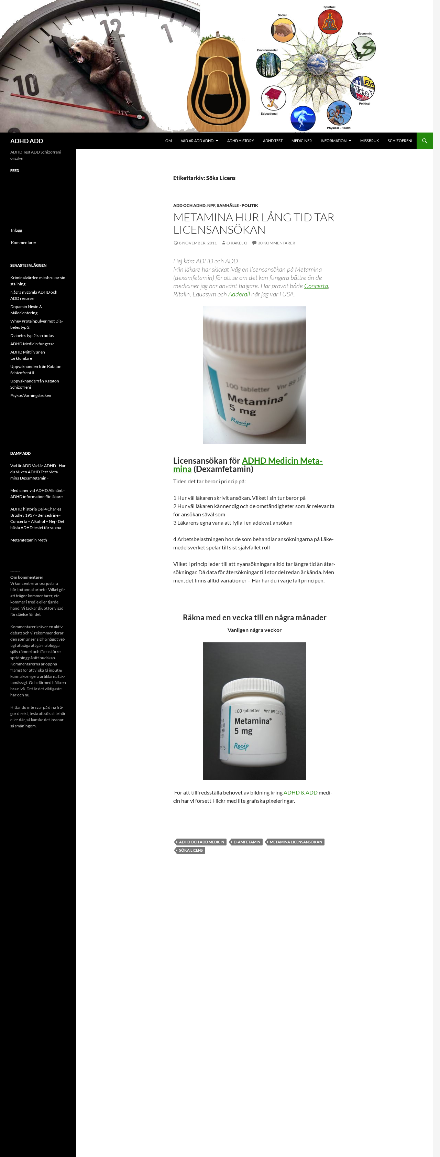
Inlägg (16, 230)
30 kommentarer (276, 242)
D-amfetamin (247, 842)
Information (333, 140)
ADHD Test (273, 140)
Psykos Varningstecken (30, 395)
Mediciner (302, 140)
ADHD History (240, 140)
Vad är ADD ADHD (197, 140)
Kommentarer (23, 242)
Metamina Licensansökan (296, 842)
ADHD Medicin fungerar (32, 343)
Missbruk (369, 140)
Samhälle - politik (237, 205)
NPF (211, 205)
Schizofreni (400, 140)
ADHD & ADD (301, 792)
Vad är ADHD (44, 465)
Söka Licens (191, 850)
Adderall (239, 294)
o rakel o (237, 242)
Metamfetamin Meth (28, 540)
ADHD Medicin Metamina (248, 464)
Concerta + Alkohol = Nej (32, 521)
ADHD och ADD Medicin (201, 842)
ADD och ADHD (189, 205)
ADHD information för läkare (36, 496)
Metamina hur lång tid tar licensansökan (253, 223)
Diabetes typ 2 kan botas (32, 335)
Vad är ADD (20, 465)
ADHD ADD (26, 141)
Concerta (316, 286)
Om (168, 140)
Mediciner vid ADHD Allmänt (36, 490)
